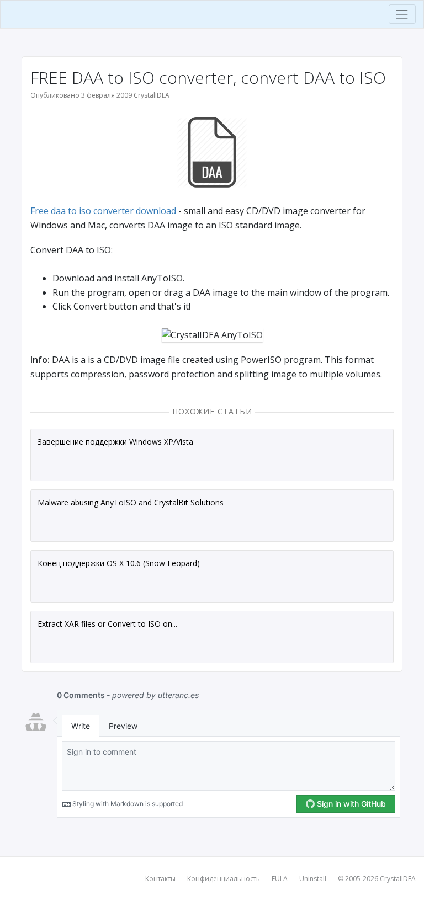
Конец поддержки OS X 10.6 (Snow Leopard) (119, 563)
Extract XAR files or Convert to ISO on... (107, 624)
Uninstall (312, 878)
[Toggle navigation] (402, 14)
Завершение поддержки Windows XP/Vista (115, 441)
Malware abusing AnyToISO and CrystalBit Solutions (131, 502)
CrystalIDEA (398, 878)
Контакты (160, 878)
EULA (280, 878)
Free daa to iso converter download (103, 211)
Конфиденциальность (223, 878)
